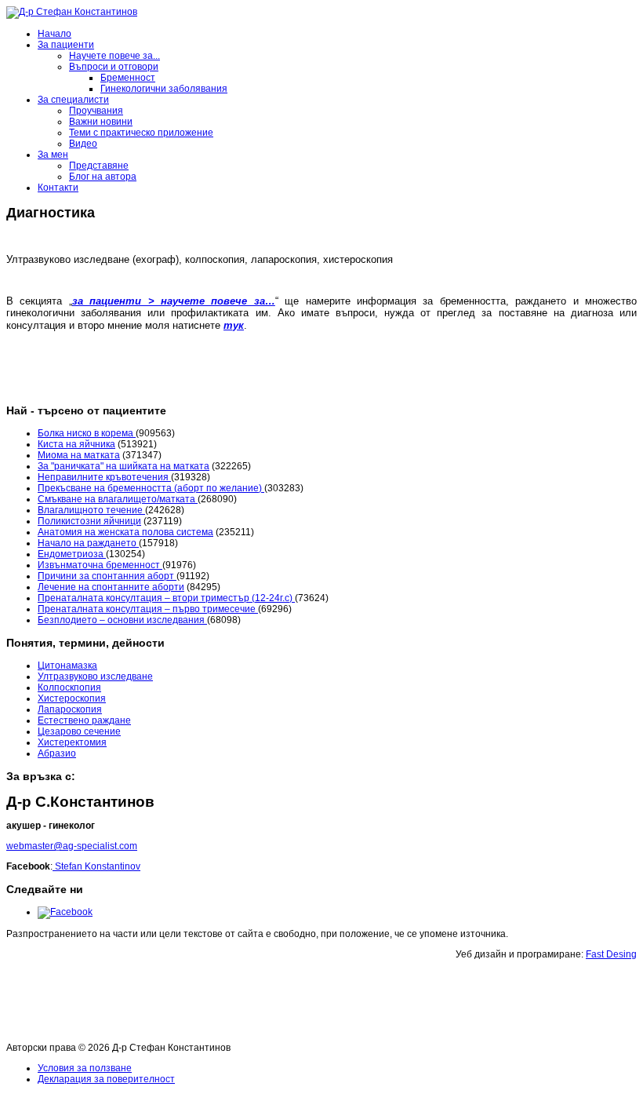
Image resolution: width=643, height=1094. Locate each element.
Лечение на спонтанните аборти (111, 587)
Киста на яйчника (76, 444)
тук (233, 325)
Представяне (99, 165)
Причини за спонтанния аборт (107, 576)
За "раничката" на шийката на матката (123, 466)
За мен (53, 154)
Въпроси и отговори (113, 66)
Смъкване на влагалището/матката (118, 499)
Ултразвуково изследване (95, 676)
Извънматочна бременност (100, 565)
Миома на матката (79, 455)
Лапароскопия (70, 709)
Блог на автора (102, 176)
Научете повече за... (114, 55)
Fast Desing (611, 954)
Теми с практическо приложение (141, 132)
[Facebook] (65, 911)
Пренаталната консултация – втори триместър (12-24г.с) (166, 598)
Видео (83, 143)
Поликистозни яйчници (89, 521)
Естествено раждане (84, 720)
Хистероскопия (72, 698)
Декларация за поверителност (106, 1079)
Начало (54, 33)
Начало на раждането (88, 543)
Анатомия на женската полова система (125, 532)
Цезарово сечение (79, 731)
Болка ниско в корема (87, 433)
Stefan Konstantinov (96, 866)
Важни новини (101, 121)
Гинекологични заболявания (163, 88)
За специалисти (73, 99)
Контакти (58, 187)
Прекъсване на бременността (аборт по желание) (151, 488)
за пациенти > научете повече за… (173, 301)
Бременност (127, 77)
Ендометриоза (72, 554)
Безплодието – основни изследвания (122, 619)
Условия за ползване (85, 1068)
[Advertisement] (291, 1004)
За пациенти (66, 44)
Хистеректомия (72, 742)
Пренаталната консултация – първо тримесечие (148, 609)
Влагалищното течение (91, 510)
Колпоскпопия (69, 687)
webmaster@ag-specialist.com (71, 846)
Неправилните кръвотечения (104, 477)
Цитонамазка (67, 665)
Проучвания (96, 110)
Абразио (57, 753)
